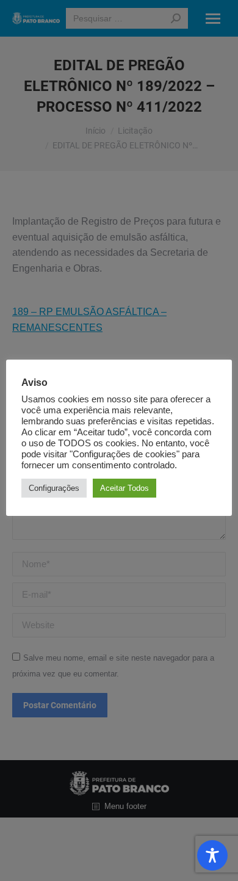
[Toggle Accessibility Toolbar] (212, 855)
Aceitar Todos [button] (124, 488)
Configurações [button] (54, 488)
